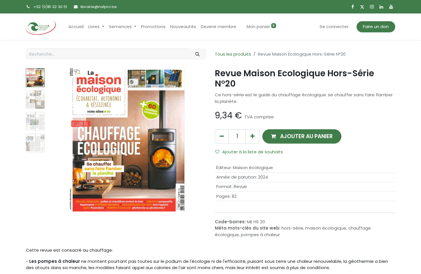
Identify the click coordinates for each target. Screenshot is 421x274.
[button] (59, 140)
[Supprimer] (222, 136)
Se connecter (334, 27)
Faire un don (376, 27)
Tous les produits (233, 54)
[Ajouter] (252, 136)
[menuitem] (76, 27)
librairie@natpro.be (98, 6)
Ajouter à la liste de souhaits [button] (252, 152)
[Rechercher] (197, 54)
